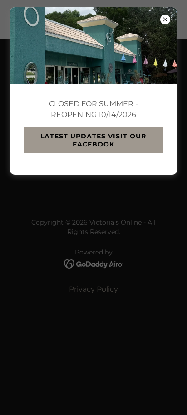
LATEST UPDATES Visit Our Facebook (93, 140)
